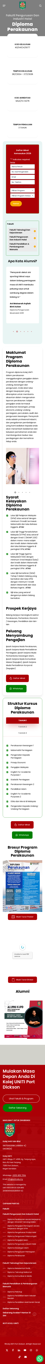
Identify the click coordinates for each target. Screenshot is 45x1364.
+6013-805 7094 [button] (19, 1175)
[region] (22, 295)
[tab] (22, 720)
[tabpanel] (22, 777)
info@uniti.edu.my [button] (15, 1179)
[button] (4, 5)
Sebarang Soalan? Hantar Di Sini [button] (17, 1314)
